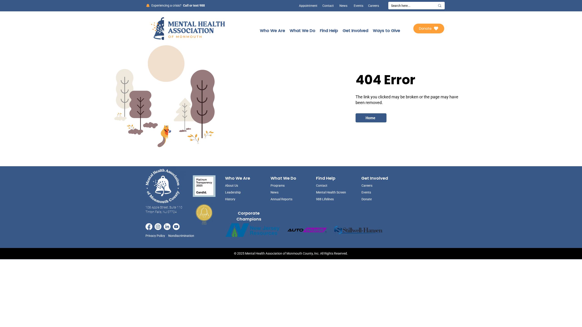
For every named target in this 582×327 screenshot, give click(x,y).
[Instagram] (158, 226)
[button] (272, 30)
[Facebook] (149, 226)
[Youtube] (176, 226)
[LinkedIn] (167, 226)
